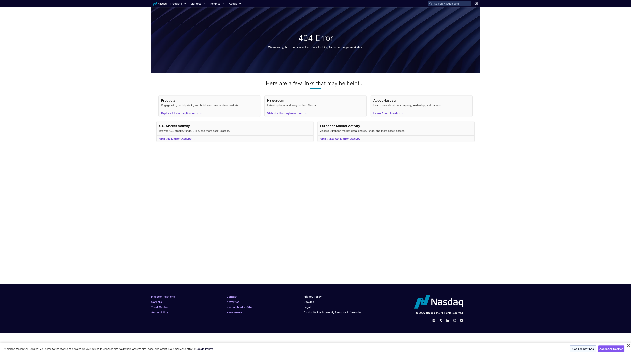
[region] (315, 349)
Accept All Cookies (611, 349)
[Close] (628, 345)
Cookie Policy (204, 349)
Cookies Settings (583, 349)
